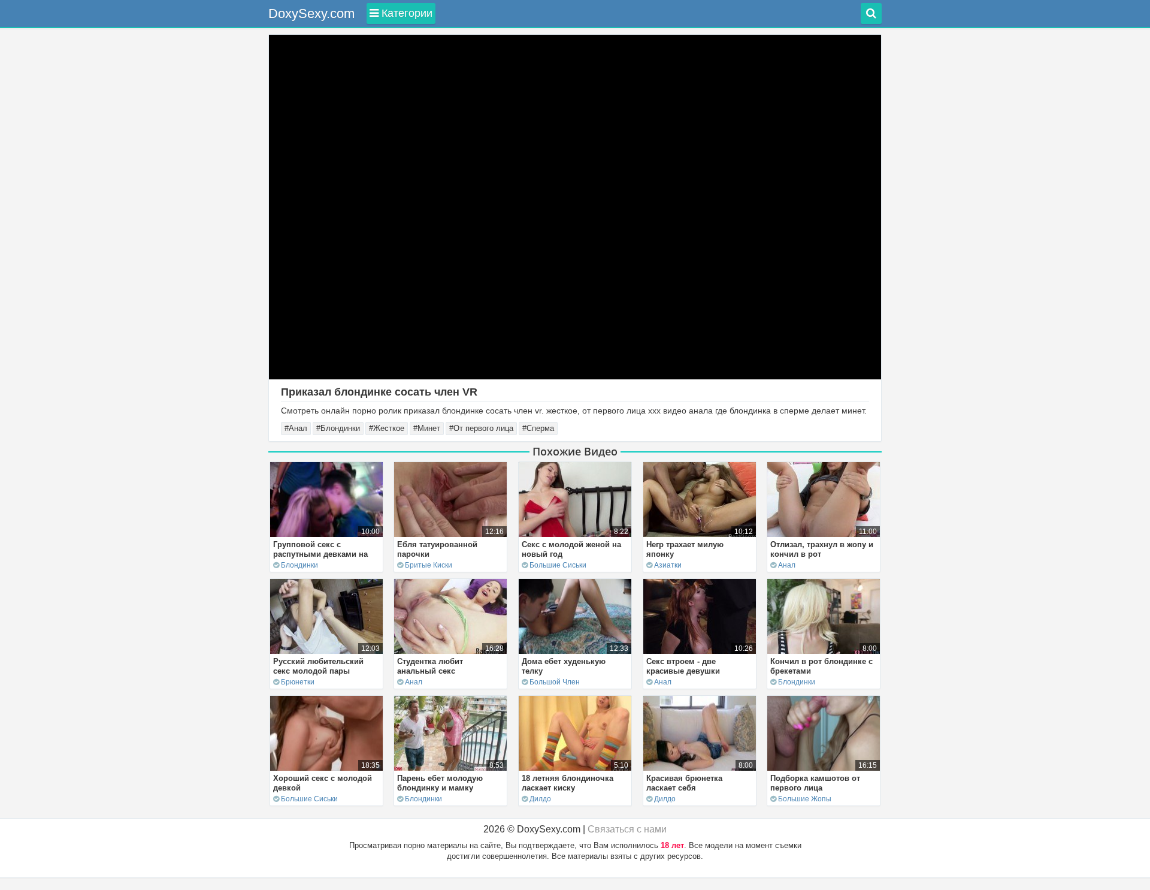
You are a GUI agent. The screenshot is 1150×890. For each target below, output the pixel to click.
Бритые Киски (428, 565)
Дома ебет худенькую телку (564, 666)
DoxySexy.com (311, 13)
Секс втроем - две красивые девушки (683, 666)
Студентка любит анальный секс (430, 666)
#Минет (426, 428)
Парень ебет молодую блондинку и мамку (440, 783)
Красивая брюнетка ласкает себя (684, 783)
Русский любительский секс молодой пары (318, 666)
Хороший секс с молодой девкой (322, 783)
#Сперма (538, 428)
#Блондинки (338, 428)
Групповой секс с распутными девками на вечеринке (320, 554)
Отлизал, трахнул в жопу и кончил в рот (821, 549)
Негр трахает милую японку (685, 549)
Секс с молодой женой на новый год (571, 549)
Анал (786, 565)
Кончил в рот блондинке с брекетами (821, 666)
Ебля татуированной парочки (437, 549)
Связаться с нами (627, 829)
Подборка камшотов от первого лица (815, 783)
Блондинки (299, 565)
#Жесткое (386, 428)
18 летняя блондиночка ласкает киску (567, 783)
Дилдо (540, 799)
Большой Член (554, 682)
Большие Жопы (804, 799)
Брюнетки (297, 682)
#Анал (296, 428)
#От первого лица (481, 428)
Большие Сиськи (557, 565)
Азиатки (668, 565)
